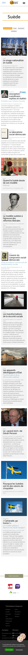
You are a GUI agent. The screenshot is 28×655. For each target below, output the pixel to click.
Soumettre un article (7, 638)
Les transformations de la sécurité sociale (13, 315)
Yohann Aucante (15, 137)
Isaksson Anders (9, 319)
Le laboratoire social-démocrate (17, 133)
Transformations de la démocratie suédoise (11, 376)
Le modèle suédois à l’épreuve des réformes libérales (13, 218)
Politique (8, 609)
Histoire (8, 623)
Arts (7, 616)
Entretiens (13, 31)
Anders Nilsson (7, 267)
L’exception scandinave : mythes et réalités (17, 96)
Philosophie (9, 621)
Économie (8, 614)
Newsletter (17, 633)
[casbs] (10, 586)
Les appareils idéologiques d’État (12, 371)
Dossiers (17, 616)
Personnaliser (19, 649)
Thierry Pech (8, 188)
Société (7, 612)
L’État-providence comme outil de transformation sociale (14, 263)
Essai (4, 58)
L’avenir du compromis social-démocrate (18, 257)
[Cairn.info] (14, 592)
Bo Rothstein (8, 380)
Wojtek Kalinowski (9, 491)
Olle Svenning (8, 436)
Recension (12, 130)
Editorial (6, 185)
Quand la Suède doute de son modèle (14, 181)
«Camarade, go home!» (10, 521)
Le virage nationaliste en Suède (13, 61)
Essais (14, 28)
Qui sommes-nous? (7, 633)
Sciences (8, 625)
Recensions (21, 28)
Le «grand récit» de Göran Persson (12, 432)
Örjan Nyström (15, 267)
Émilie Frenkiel (7, 104)
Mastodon (16, 638)
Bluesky (16, 635)
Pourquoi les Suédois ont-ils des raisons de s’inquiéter (13, 486)
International (9, 618)
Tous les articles (8, 28)
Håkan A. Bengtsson (10, 223)
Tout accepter (9, 649)
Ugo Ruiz (7, 66)
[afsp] (17, 586)
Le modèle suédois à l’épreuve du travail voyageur (14, 526)
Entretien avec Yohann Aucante (13, 101)
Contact (4, 635)
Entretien (11, 92)
